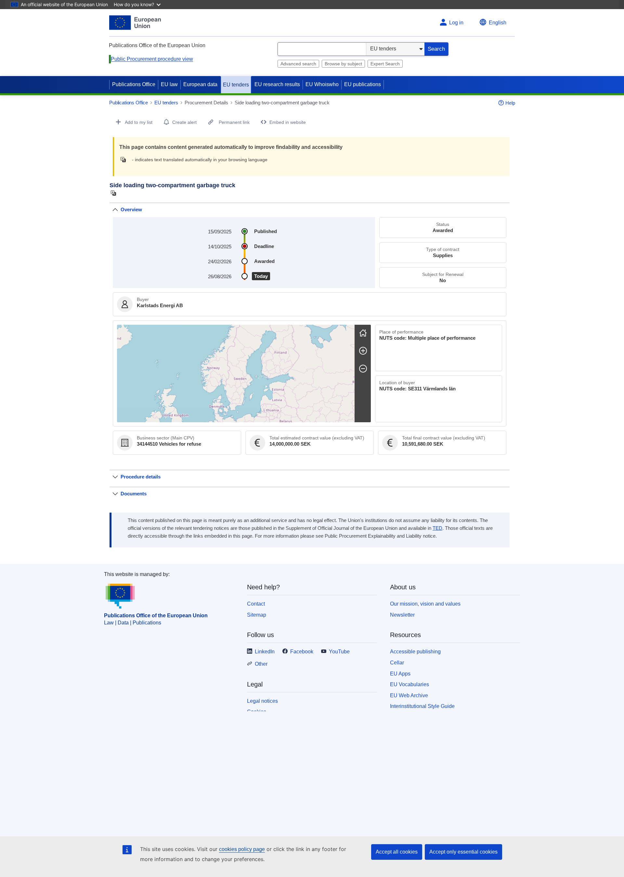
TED (437, 528)
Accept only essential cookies (463, 852)
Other (261, 664)
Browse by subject (343, 63)
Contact (256, 604)
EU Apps (400, 673)
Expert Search (385, 63)
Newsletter (402, 615)
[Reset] (363, 333)
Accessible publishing (415, 651)
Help (510, 103)
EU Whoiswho (322, 84)
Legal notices (262, 701)
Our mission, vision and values (425, 604)
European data (200, 84)
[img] (125, 160)
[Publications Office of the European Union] (135, 22)
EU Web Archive (409, 695)
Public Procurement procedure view (152, 59)
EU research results (277, 84)
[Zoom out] (363, 368)
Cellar (397, 662)
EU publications (362, 84)
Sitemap (256, 615)
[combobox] (322, 49)
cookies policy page (242, 849)
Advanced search (298, 63)
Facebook (301, 651)
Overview (131, 209)
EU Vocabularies (409, 684)
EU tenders (236, 84)
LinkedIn (265, 651)
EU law (169, 84)
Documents (134, 493)
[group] (236, 373)
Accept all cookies (397, 852)
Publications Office (133, 84)
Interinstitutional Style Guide (422, 706)
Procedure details (141, 476)
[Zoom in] (363, 351)
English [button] (497, 22)
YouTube (339, 651)
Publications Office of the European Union (156, 615)
